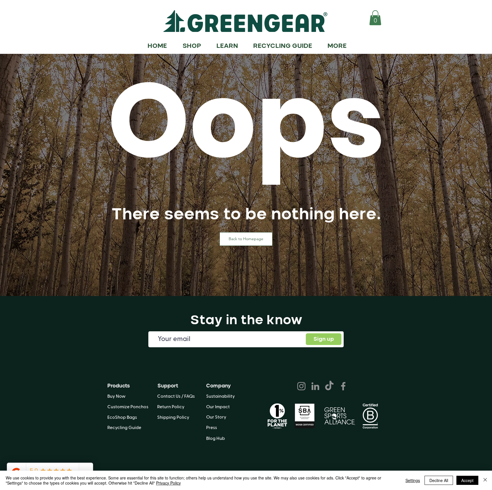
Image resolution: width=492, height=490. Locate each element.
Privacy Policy (168, 483)
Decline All (438, 480)
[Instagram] (301, 386)
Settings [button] (412, 480)
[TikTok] (329, 386)
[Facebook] (343, 386)
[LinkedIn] (315, 386)
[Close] (485, 480)
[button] (375, 17)
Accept (467, 480)
